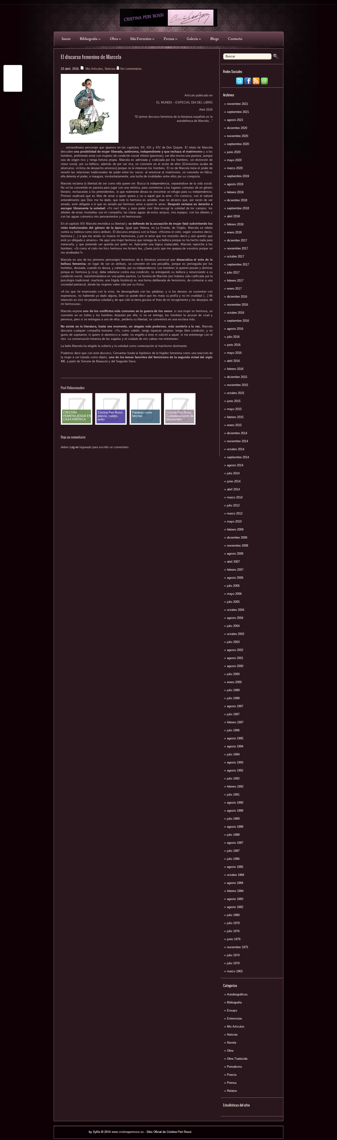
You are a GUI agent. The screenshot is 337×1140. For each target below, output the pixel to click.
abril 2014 (233, 489)
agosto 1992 (235, 770)
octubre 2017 (235, 256)
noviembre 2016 (237, 304)
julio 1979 (233, 923)
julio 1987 (233, 850)
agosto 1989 (235, 810)
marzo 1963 (235, 971)
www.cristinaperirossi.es (208, 1130)
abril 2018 (233, 216)
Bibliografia (90, 39)
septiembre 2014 (238, 457)
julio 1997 (233, 714)
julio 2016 (233, 336)
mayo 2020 (234, 160)
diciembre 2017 (237, 240)
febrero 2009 (235, 529)
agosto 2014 (235, 465)
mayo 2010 (234, 521)
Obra (115, 39)
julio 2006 (233, 585)
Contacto (235, 39)
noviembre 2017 (237, 248)
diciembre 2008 (237, 537)
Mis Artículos (235, 1026)
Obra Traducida (237, 1058)
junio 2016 (233, 344)
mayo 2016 (234, 353)
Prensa (170, 39)
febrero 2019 (235, 192)
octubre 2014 (235, 449)
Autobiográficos (237, 994)
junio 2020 (233, 152)
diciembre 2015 (237, 377)
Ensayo (232, 1010)
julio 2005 (233, 602)
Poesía (231, 1074)
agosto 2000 (235, 666)
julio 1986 (233, 859)
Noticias (232, 1034)
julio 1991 (233, 794)
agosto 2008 (235, 553)
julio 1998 (233, 698)
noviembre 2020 (237, 136)
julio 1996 (233, 730)
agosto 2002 (235, 650)
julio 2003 (233, 642)
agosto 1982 (235, 907)
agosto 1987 (235, 842)
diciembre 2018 (237, 200)
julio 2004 (233, 626)
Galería (194, 39)
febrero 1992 (235, 786)
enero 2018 (234, 232)
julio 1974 (233, 955)
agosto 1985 (235, 867)
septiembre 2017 (238, 264)
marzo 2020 (235, 168)
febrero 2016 (235, 369)
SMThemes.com (137, 1136)
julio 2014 (233, 473)
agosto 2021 (235, 120)
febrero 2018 (235, 224)
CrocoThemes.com (176, 1136)
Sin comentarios (131, 68)
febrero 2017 (235, 280)
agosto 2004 (235, 618)
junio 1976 (233, 939)
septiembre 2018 (238, 208)
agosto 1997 (235, 706)
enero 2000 (234, 682)
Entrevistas (234, 1018)
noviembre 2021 (237, 104)
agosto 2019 (235, 184)
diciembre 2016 (237, 296)
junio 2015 (233, 401)
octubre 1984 (235, 875)
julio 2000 (233, 674)
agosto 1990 (235, 802)
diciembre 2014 (237, 433)
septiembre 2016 (238, 320)
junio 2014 (233, 481)
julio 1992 (233, 778)
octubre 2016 (235, 312)
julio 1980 (233, 915)
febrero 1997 (235, 722)
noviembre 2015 (237, 385)
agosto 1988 (235, 826)
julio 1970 (233, 963)
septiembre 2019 (238, 176)
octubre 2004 (235, 610)
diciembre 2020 (237, 128)
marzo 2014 (235, 497)
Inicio (66, 39)
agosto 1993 (235, 762)
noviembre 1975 (237, 947)
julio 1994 (233, 754)
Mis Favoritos (142, 39)
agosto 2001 (235, 658)
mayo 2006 (234, 593)
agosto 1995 (235, 738)
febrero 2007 (235, 569)
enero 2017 (234, 288)
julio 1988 (233, 834)
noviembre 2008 (237, 545)
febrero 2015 (235, 417)
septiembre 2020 (238, 144)
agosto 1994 (235, 746)
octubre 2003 (235, 634)
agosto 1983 (235, 899)
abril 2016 (233, 361)
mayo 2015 (234, 409)
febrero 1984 (235, 891)
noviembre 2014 (237, 441)
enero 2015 (234, 425)
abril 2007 (233, 561)
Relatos (232, 1090)
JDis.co (196, 1136)
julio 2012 (233, 505)
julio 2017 (233, 272)
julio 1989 (233, 818)
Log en (74, 447)
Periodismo (234, 1066)
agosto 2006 (235, 577)
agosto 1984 (235, 883)
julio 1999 (233, 690)
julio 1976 (233, 931)
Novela (231, 1042)
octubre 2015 (235, 393)
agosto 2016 (235, 328)
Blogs (214, 39)
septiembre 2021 (238, 112)
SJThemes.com (218, 1136)
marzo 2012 (235, 513)
